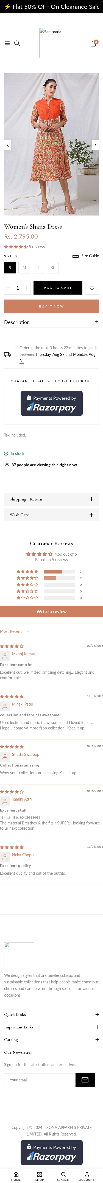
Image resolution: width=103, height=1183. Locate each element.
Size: (10, 256)
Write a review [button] (52, 611)
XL (53, 267)
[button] (16, 246)
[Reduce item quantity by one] (8, 287)
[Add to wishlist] (92, 288)
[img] (12, 646)
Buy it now (51, 306)
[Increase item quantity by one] (26, 287)
